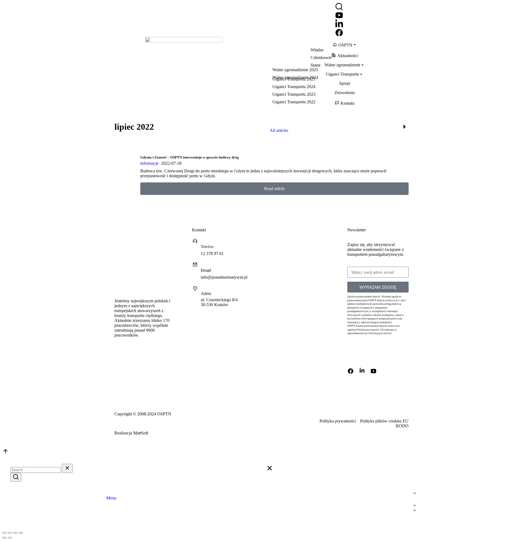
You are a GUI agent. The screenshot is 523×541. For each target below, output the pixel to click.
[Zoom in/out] (21, 533)
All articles (279, 130)
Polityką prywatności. (380, 333)
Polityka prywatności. (368, 329)
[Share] (10, 533)
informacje (149, 163)
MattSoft (140, 433)
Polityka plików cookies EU (384, 421)
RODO (402, 426)
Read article (274, 188)
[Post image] (125, 172)
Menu (111, 498)
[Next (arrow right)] (10, 538)
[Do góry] (5, 453)
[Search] (15, 477)
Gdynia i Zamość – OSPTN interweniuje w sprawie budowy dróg (189, 157)
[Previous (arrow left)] (4, 538)
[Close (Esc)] (4, 533)
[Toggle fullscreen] (15, 533)
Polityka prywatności (338, 421)
